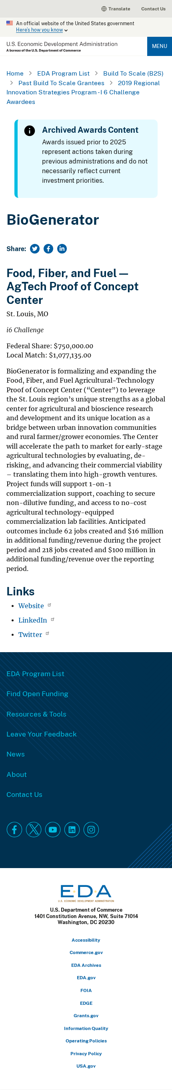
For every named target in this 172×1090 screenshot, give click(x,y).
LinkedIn (33, 620)
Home (15, 73)
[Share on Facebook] (48, 249)
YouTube (53, 830)
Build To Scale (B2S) (133, 73)
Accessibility (86, 940)
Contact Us (153, 9)
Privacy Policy (86, 1053)
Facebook (14, 830)
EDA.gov (86, 977)
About (16, 774)
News (15, 753)
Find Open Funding (37, 693)
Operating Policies (86, 1041)
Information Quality (86, 1028)
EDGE (86, 1003)
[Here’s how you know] (86, 27)
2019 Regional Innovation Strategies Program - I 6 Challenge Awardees (83, 92)
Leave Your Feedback (41, 733)
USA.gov (86, 1066)
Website (32, 606)
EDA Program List (63, 73)
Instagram (91, 830)
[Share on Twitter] (35, 249)
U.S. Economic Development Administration (61, 47)
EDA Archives (86, 965)
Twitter (31, 635)
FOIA (86, 990)
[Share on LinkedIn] (62, 249)
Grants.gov (86, 1015)
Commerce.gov (86, 952)
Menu (159, 46)
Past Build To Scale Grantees (61, 83)
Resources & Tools (36, 713)
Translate (119, 9)
